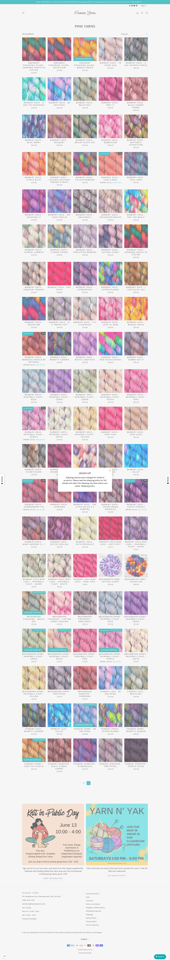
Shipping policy (88, 486)
